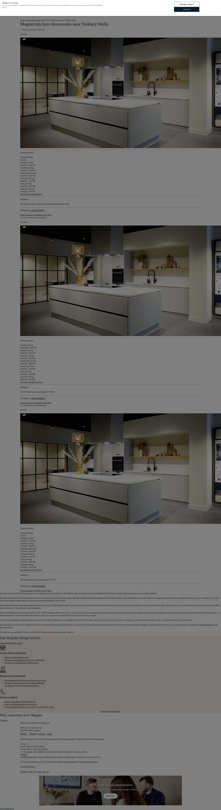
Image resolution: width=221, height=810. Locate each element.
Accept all (186, 9)
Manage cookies (187, 4)
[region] (110, 8)
